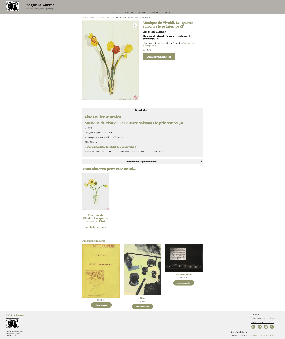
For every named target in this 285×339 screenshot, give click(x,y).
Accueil (84, 17)
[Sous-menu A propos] (157, 12)
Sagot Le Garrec (40, 4)
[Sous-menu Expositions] (132, 12)
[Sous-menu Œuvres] (144, 12)
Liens (272, 335)
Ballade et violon (183, 274)
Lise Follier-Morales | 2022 (105, 17)
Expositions (92, 17)
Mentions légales (259, 335)
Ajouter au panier (159, 56)
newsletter (270, 318)
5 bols (142, 298)
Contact (250, 335)
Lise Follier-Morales (96, 226)
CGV (267, 335)
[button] (135, 25)
